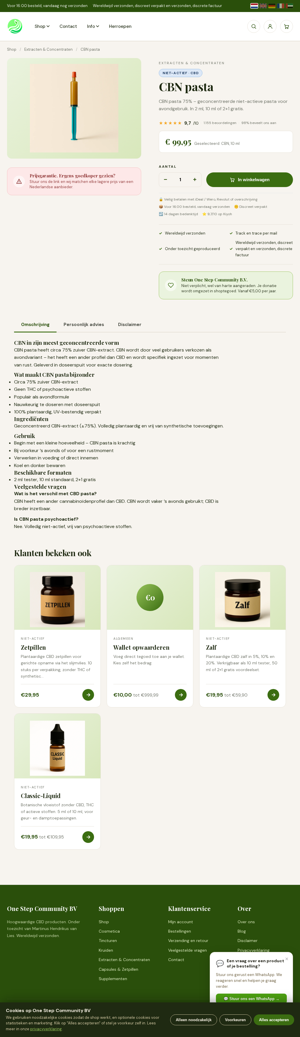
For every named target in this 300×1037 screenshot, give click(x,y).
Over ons (246, 921)
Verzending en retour (188, 940)
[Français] (280, 6)
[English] (263, 6)
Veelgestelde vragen (187, 950)
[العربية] (289, 6)
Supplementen (113, 978)
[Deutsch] (271, 6)
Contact (68, 26)
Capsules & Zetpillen (118, 969)
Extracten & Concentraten (48, 49)
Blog (242, 931)
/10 (217, 123)
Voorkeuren (235, 1020)
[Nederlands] (254, 6)
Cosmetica (109, 931)
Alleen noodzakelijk (194, 1020)
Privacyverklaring (254, 950)
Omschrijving (35, 324)
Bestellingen (179, 931)
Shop (40, 26)
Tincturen (108, 940)
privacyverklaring (46, 1028)
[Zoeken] (253, 26)
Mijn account (180, 921)
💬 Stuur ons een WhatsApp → (251, 999)
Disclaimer (130, 324)
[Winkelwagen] (286, 26)
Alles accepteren (274, 1020)
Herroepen (120, 26)
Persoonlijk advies (84, 324)
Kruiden (106, 950)
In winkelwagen (254, 179)
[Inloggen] (270, 26)
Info (91, 26)
